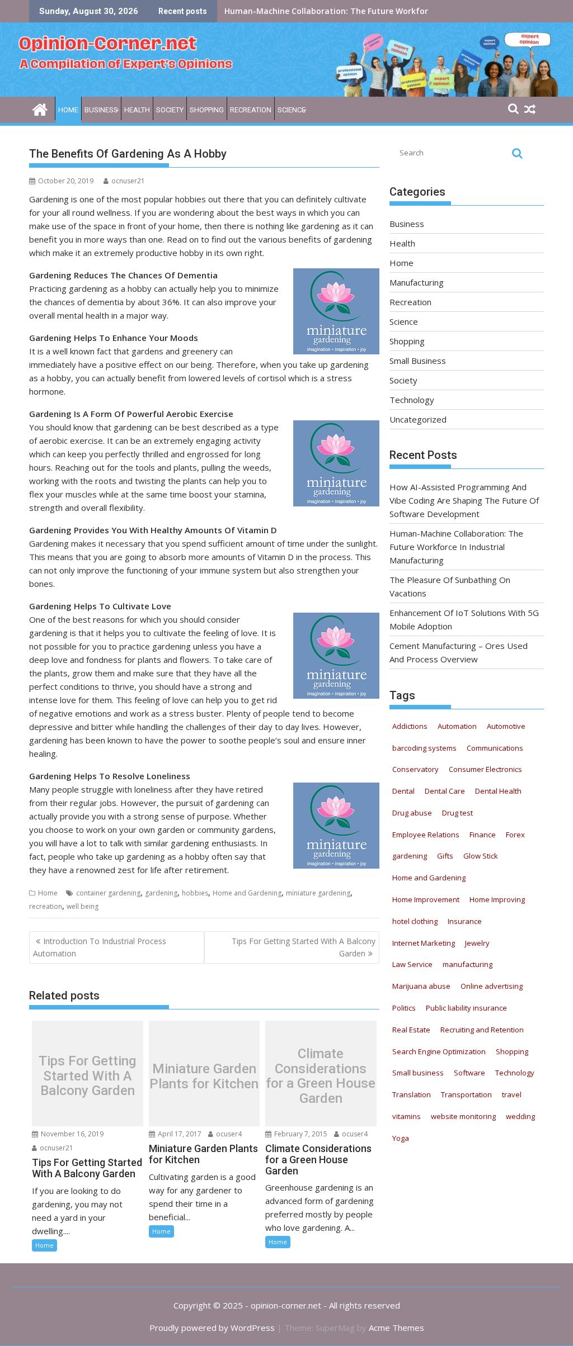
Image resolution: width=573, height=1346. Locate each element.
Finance (482, 835)
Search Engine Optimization (439, 1051)
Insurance (465, 921)
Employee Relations (425, 835)
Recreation (250, 110)
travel (512, 1094)
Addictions (410, 726)
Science (292, 110)
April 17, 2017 (178, 1134)
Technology (411, 399)
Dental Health (498, 791)
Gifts (445, 856)
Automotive (506, 726)
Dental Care (445, 791)
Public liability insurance (466, 1008)
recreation (45, 906)
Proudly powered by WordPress (212, 1327)
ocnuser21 (128, 181)
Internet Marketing (423, 943)
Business (101, 110)
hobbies (195, 893)
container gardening (108, 893)
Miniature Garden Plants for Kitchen (204, 1076)
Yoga (400, 1138)
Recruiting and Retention (482, 1030)
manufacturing (467, 964)
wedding (520, 1116)
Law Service (412, 964)
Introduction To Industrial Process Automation (99, 947)
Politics (404, 1008)
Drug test (457, 813)
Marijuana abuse (421, 986)
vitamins (406, 1116)
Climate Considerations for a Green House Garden (320, 1076)
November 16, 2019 (71, 1134)
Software (469, 1073)
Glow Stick (480, 856)
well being (82, 906)
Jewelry (477, 943)
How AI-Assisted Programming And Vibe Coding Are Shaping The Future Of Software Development (464, 500)
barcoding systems (424, 748)
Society (170, 110)
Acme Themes (396, 1327)
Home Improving (497, 899)
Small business (418, 1073)
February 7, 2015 (300, 1134)
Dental (403, 791)
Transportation (466, 1094)
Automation (457, 726)
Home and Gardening (247, 893)
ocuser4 (228, 1134)
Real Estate (411, 1030)
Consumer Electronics (485, 769)
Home (68, 110)
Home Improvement (425, 899)
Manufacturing (416, 282)
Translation (411, 1094)
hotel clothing (415, 921)
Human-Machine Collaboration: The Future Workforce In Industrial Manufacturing (456, 547)
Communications (495, 748)
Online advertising (492, 986)
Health (137, 110)
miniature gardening (318, 893)
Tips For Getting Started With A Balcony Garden (303, 947)
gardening (161, 893)
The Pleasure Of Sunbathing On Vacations (307, 11)
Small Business (417, 360)
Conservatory (415, 769)
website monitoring (463, 1116)
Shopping (207, 110)
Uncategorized (418, 419)
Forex (515, 835)
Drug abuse (412, 813)
